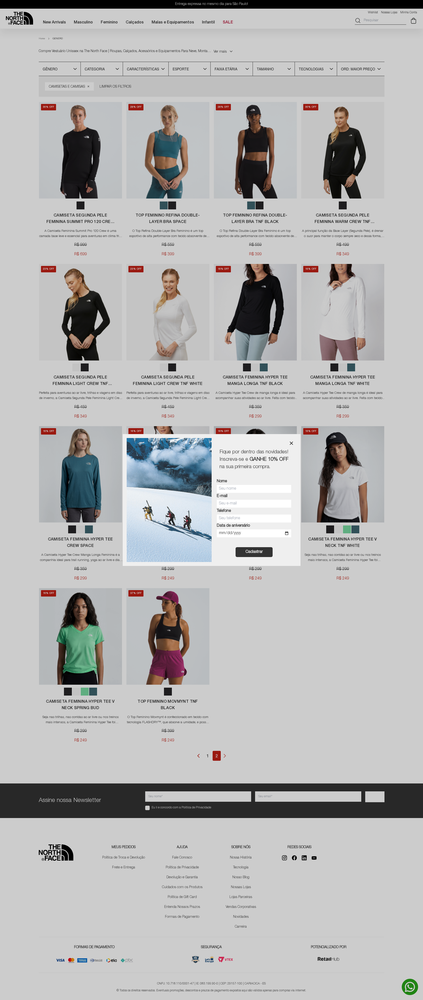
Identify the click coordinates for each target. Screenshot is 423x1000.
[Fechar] (291, 443)
